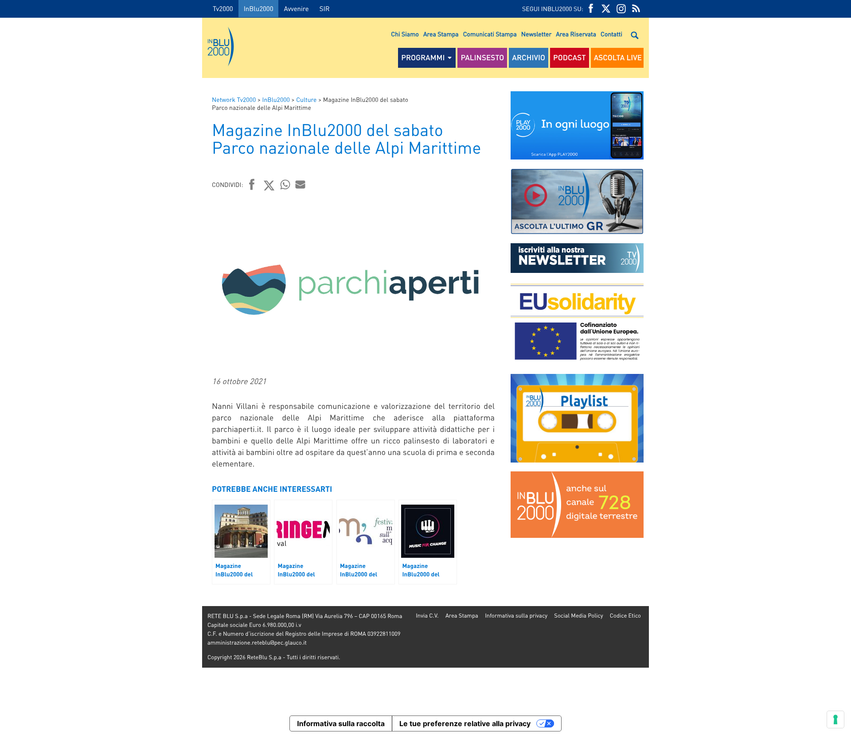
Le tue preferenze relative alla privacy (465, 723)
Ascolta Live (618, 57)
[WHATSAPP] (285, 184)
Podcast (569, 57)
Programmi (423, 57)
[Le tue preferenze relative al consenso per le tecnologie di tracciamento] (835, 719)
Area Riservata (576, 34)
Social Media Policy (578, 615)
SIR (325, 8)
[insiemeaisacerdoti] (101, 374)
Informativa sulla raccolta (341, 723)
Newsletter (536, 34)
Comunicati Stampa (490, 34)
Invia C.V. (427, 615)
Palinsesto (482, 57)
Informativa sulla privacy (516, 615)
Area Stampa (441, 34)
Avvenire (296, 8)
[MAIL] (300, 184)
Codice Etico (625, 615)
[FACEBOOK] (590, 8)
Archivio (528, 57)
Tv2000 (223, 8)
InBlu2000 (258, 8)
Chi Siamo (405, 34)
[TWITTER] (605, 8)
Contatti (611, 34)
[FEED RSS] (636, 8)
